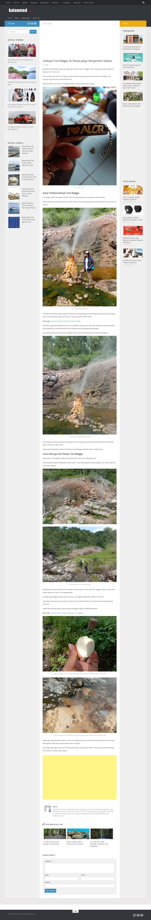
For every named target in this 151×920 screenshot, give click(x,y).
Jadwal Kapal (44, 3)
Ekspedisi (33, 3)
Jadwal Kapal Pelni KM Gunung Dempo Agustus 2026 (28, 219)
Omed (46, 65)
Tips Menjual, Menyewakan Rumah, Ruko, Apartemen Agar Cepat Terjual (132, 85)
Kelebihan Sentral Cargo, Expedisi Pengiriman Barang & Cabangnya (133, 240)
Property (55, 3)
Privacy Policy (88, 3)
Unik (50, 24)
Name (47, 875)
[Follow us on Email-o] (32, 23)
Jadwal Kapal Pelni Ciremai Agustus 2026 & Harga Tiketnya (29, 177)
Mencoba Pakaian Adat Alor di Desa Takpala (66, 321)
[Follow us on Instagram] (28, 23)
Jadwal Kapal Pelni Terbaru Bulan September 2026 (28, 163)
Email (83, 875)
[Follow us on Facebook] (35, 23)
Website (47, 882)
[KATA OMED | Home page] (21, 10)
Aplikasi (25, 3)
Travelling (65, 3)
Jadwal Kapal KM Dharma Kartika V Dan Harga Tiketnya (28, 205)
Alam (45, 24)
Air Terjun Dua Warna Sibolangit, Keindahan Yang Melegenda (99, 844)
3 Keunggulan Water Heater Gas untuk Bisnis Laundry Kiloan (21, 105)
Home (8, 3)
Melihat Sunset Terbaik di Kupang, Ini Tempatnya (67, 613)
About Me (77, 3)
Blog (16, 18)
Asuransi (16, 3)
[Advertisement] (80, 44)
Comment (48, 861)
